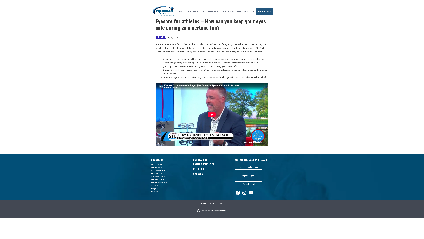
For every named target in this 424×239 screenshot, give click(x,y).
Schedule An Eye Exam (248, 167)
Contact (248, 11)
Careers (198, 173)
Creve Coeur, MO (158, 170)
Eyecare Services (208, 11)
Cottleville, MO (157, 167)
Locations (191, 11)
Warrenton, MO (157, 179)
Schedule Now (264, 11)
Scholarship (200, 159)
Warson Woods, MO (159, 183)
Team (238, 11)
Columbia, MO (157, 164)
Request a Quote (249, 175)
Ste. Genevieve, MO (158, 176)
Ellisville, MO (156, 173)
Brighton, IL (156, 189)
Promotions (226, 11)
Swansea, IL (155, 192)
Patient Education (204, 164)
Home (180, 11)
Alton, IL (154, 186)
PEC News (198, 169)
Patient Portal (249, 184)
